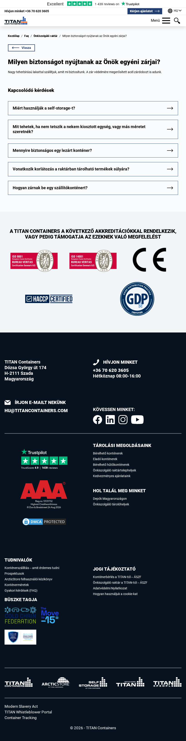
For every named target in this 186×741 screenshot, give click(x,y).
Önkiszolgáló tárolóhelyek (111, 504)
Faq (26, 36)
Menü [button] (155, 20)
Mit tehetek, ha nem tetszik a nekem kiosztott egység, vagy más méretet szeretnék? (79, 129)
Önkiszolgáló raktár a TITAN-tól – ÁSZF (120, 582)
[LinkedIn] (110, 419)
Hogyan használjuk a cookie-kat (115, 594)
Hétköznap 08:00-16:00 (117, 369)
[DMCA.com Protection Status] (44, 521)
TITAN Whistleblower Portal (28, 712)
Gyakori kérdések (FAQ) (21, 590)
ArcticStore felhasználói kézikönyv (28, 579)
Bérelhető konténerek (108, 453)
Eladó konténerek (105, 459)
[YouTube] (137, 419)
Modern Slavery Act (21, 706)
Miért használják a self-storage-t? (44, 108)
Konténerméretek (17, 585)
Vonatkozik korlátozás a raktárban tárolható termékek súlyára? (71, 169)
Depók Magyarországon (110, 498)
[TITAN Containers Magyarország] (16, 20)
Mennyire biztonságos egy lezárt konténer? (52, 150)
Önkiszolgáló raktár (46, 36)
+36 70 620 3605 (27, 11)
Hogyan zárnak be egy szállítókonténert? (50, 187)
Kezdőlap (14, 36)
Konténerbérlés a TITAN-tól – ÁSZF (117, 577)
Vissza (26, 48)
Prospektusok (14, 573)
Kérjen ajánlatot (141, 11)
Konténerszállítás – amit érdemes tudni (32, 568)
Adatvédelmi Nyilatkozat (110, 588)
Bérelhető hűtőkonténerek (111, 464)
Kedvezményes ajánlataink (111, 476)
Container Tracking (21, 717)
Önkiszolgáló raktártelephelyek (114, 470)
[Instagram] (122, 419)
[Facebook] (97, 419)
